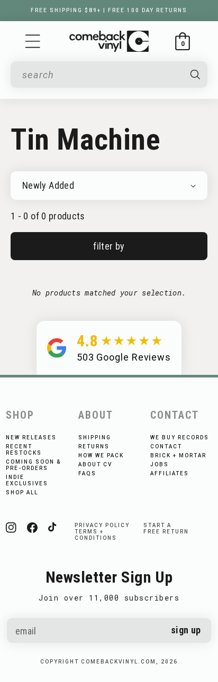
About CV (95, 464)
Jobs (159, 464)
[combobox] (101, 75)
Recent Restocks (24, 450)
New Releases (31, 437)
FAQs (87, 473)
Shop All (22, 492)
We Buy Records (179, 437)
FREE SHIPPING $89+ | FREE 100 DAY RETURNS (109, 10)
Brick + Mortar (178, 455)
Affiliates (169, 473)
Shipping (94, 437)
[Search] (194, 74)
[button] (33, 41)
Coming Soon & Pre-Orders (33, 465)
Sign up (186, 629)
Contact (166, 446)
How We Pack (101, 455)
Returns (94, 446)
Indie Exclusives (27, 480)
